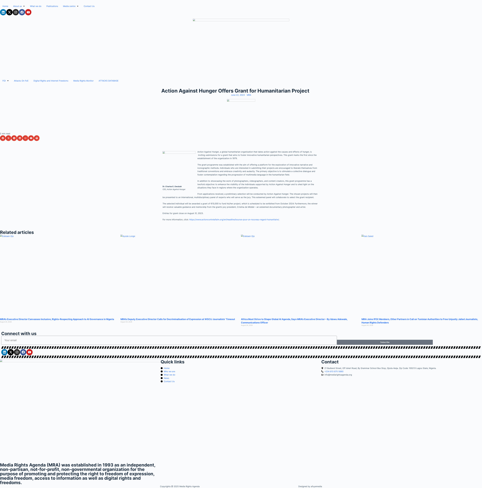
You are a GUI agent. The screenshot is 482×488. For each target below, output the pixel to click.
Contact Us (89, 6)
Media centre (69, 6)
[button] (3, 138)
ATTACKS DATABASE (108, 80)
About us (17, 6)
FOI (4, 80)
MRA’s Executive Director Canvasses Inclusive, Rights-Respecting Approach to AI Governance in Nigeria (57, 319)
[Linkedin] (3, 12)
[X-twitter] (9, 12)
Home (5, 6)
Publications (52, 6)
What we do (35, 6)
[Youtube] (28, 12)
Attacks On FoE (21, 80)
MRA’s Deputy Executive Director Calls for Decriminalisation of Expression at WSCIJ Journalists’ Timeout (177, 319)
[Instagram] (16, 12)
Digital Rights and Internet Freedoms (51, 80)
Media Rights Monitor (83, 80)
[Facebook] (22, 12)
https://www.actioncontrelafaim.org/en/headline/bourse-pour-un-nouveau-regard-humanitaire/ (234, 219)
